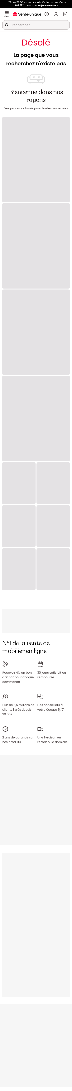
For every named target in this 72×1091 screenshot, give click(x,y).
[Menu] (7, 12)
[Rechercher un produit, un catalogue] (6, 25)
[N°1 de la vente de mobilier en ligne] (27, 14)
